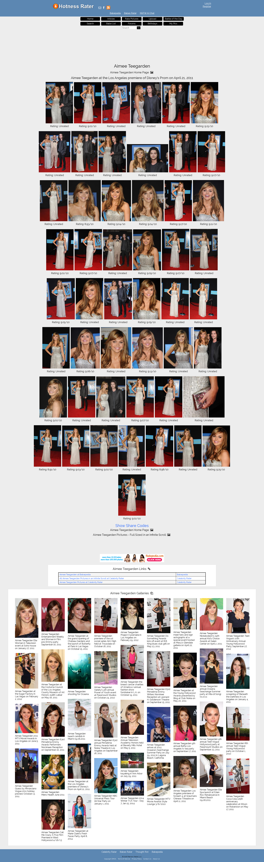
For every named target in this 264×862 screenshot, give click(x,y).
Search (90, 23)
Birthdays (152, 23)
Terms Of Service (124, 859)
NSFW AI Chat (147, 13)
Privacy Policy (137, 859)
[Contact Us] (100, 8)
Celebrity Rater (184, 578)
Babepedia (115, 13)
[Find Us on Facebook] (103, 8)
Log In (208, 3)
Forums (132, 23)
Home (90, 18)
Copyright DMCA (110, 859)
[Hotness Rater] (74, 8)
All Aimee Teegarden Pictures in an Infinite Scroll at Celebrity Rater (92, 578)
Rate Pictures (131, 18)
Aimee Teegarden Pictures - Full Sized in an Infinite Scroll (130, 534)
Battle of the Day (173, 18)
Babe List (111, 23)
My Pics (173, 23)
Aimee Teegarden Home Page (130, 72)
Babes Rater (130, 13)
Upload (152, 18)
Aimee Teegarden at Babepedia (75, 574)
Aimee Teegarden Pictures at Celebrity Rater (81, 582)
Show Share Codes (132, 525)
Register (207, 6)
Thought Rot (141, 852)
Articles (111, 18)
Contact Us (147, 859)
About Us (156, 859)
